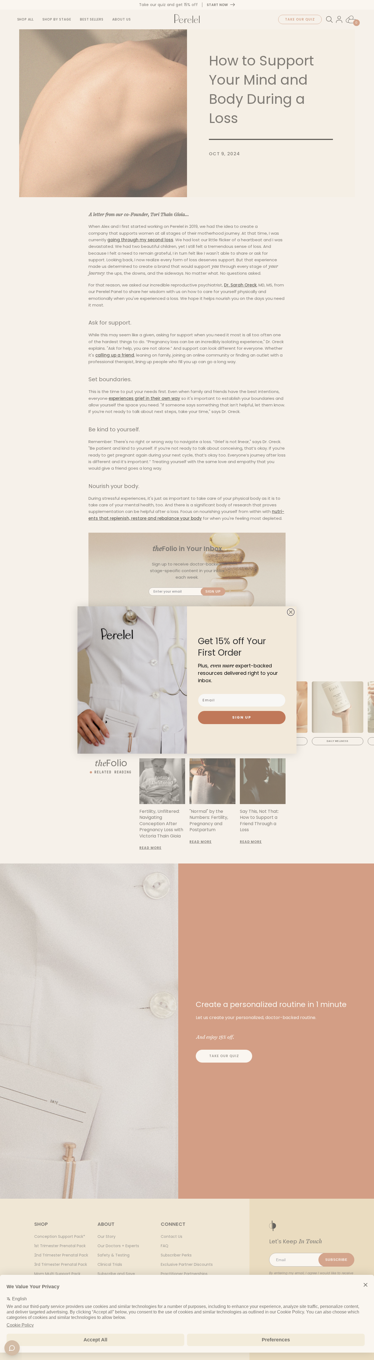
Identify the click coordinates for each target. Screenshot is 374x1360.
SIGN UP (241, 717)
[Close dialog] (290, 612)
